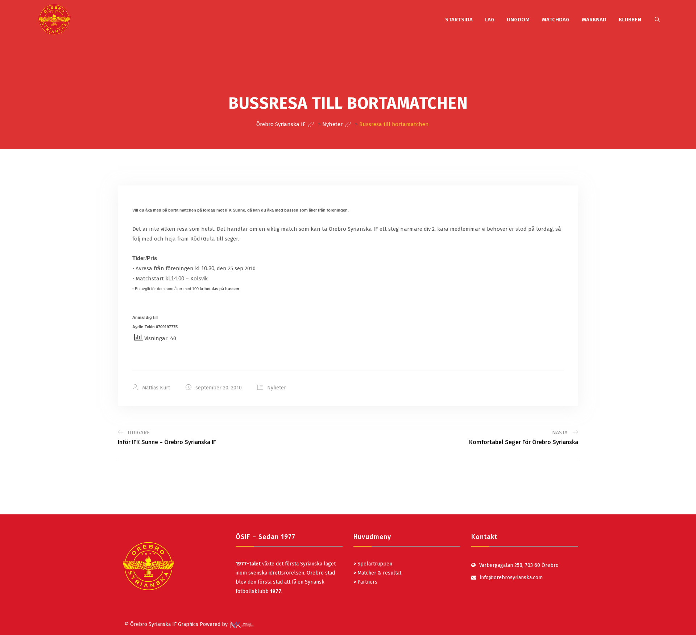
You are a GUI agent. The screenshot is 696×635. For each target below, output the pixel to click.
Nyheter (276, 388)
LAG (489, 19)
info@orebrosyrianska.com (511, 578)
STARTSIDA (459, 19)
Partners (365, 582)
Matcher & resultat (377, 573)
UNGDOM (518, 19)
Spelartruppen (374, 564)
